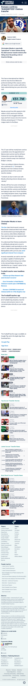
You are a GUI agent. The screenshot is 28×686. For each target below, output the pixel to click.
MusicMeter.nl (17, 662)
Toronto (17, 532)
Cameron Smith (11, 37)
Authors (14, 677)
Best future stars (6, 591)
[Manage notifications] (24, 682)
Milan (16, 545)
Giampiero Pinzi (5, 543)
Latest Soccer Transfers (8, 566)
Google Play (5, 342)
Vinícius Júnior (4, 550)
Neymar (3, 560)
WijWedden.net (4, 663)
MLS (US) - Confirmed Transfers (10, 580)
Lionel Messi (4, 541)
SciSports (7, 613)
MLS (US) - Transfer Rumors (9, 583)
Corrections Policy (7, 675)
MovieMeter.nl (4, 662)
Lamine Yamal (4, 554)
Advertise (19, 670)
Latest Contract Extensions (8, 570)
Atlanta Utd (17, 539)
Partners (14, 670)
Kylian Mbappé (5, 547)
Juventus (17, 543)
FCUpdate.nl (4, 660)
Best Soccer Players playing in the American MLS (14, 576)
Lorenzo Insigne (5, 528)
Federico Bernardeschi (6, 530)
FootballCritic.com (18, 658)
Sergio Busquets (5, 536)
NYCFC (16, 537)
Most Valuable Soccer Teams (9, 589)
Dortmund (17, 541)
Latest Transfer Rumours (8, 568)
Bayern (16, 554)
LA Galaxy (17, 530)
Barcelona (17, 549)
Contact (19, 671)
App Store (5, 346)
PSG (16, 552)
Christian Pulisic (5, 552)
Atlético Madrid (18, 556)
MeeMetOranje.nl (18, 665)
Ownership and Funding (10, 673)
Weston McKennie (5, 558)
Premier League (17, 349)
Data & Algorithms (11, 671)
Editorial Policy (20, 673)
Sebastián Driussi (5, 539)
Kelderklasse (17, 663)
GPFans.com (17, 660)
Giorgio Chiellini (5, 537)
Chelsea (4, 351)
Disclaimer (23, 675)
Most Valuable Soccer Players (9, 587)
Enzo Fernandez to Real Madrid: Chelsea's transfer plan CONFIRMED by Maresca (13, 284)
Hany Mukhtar (4, 534)
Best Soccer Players (7, 585)
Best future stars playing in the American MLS (13, 578)
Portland (17, 534)
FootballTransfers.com (6, 657)
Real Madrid (17, 547)
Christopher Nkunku (14, 351)
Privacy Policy (16, 675)
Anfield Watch (4, 665)
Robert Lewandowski (6, 545)
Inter (16, 550)
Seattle (16, 536)
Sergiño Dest (4, 556)
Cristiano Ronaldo (5, 549)
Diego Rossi (4, 532)
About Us (8, 670)
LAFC (16, 528)
